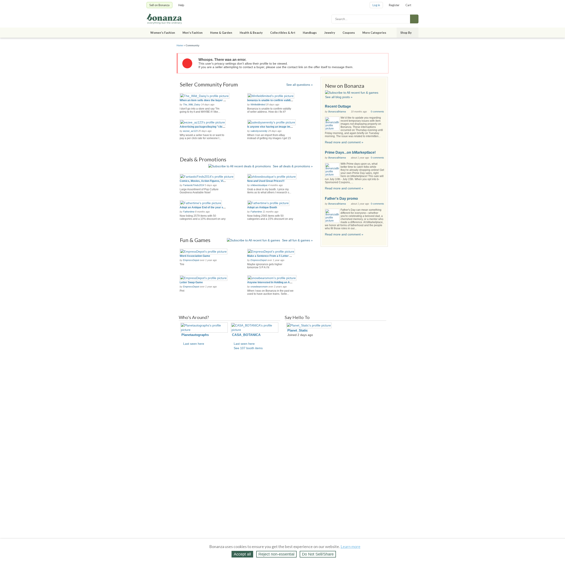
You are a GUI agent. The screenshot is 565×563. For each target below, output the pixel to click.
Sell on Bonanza (159, 5)
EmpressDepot (191, 260)
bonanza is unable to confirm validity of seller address (281, 100)
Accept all (242, 554)
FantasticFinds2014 (193, 185)
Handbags (310, 32)
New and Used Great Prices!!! (265, 181)
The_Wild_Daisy (191, 104)
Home (180, 45)
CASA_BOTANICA (246, 335)
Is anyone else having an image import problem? (277, 126)
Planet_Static (297, 330)
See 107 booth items (248, 348)
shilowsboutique (258, 185)
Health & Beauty (251, 32)
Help (181, 5)
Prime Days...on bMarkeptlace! (350, 152)
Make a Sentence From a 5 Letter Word (271, 255)
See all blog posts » (338, 97)
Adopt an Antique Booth (262, 207)
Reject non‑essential (276, 554)
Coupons (349, 32)
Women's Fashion (162, 32)
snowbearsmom (259, 286)
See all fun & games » (297, 240)
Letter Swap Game (191, 282)
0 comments (377, 111)
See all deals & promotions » (293, 166)
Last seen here (193, 343)
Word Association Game (195, 255)
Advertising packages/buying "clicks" (203, 126)
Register (394, 5)
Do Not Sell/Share (318, 554)
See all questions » (299, 84)
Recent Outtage (338, 106)
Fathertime (188, 211)
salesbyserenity (258, 131)
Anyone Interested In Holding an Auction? (273, 282)
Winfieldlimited (257, 104)
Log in (376, 5)
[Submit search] (414, 19)
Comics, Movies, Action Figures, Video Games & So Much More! (220, 181)
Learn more (350, 546)
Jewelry (329, 32)
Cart (408, 5)
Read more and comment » (344, 142)
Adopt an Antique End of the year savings (206, 207)
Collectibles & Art (282, 32)
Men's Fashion (193, 32)
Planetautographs (195, 335)
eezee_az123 (190, 131)
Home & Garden (221, 32)
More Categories (374, 32)
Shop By (406, 32)
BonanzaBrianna (337, 111)
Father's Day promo (341, 198)
